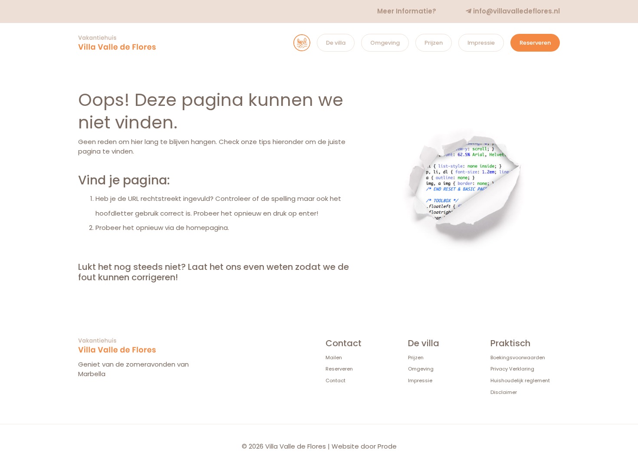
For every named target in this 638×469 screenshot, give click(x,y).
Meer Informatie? (406, 11)
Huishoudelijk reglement (520, 380)
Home (293, 42)
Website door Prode (364, 446)
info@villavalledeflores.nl (515, 11)
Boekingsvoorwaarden (517, 357)
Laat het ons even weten (240, 267)
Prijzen (433, 43)
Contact (335, 380)
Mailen (334, 357)
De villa (335, 43)
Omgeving (385, 43)
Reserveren (535, 43)
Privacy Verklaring (512, 368)
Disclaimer (503, 392)
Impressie (481, 43)
